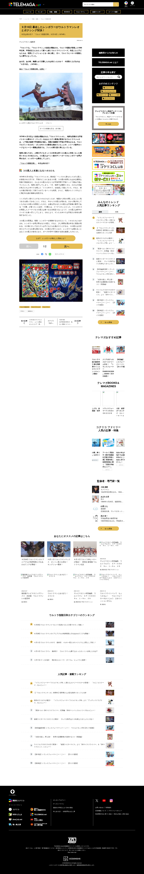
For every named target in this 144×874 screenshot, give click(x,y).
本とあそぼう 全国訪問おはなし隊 (64, 811)
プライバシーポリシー (115, 811)
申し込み (108, 124)
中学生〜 (22, 311)
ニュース (29, 12)
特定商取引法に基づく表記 (103, 814)
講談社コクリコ (121, 467)
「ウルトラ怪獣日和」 (27, 163)
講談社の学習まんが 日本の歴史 (63, 808)
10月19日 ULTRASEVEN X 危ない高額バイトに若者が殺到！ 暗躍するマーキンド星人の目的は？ (65, 322)
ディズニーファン (58, 804)
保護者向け (30, 311)
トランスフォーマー (109, 91)
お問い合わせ (99, 807)
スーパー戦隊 (113, 12)
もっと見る (108, 322)
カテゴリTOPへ (51, 322)
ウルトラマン (80, 12)
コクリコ (94, 469)
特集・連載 (53, 12)
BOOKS (67, 12)
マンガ (40, 12)
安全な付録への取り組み (121, 814)
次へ (66, 246)
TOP (20, 19)
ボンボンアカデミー (59, 800)
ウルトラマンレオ (36, 307)
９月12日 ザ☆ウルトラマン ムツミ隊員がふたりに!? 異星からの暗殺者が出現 (35, 322)
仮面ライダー (97, 12)
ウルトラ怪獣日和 (46, 19)
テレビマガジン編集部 (27, 42)
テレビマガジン (109, 98)
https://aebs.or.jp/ (72, 852)
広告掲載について (100, 811)
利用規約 (108, 807)
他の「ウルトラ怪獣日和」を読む (32, 69)
